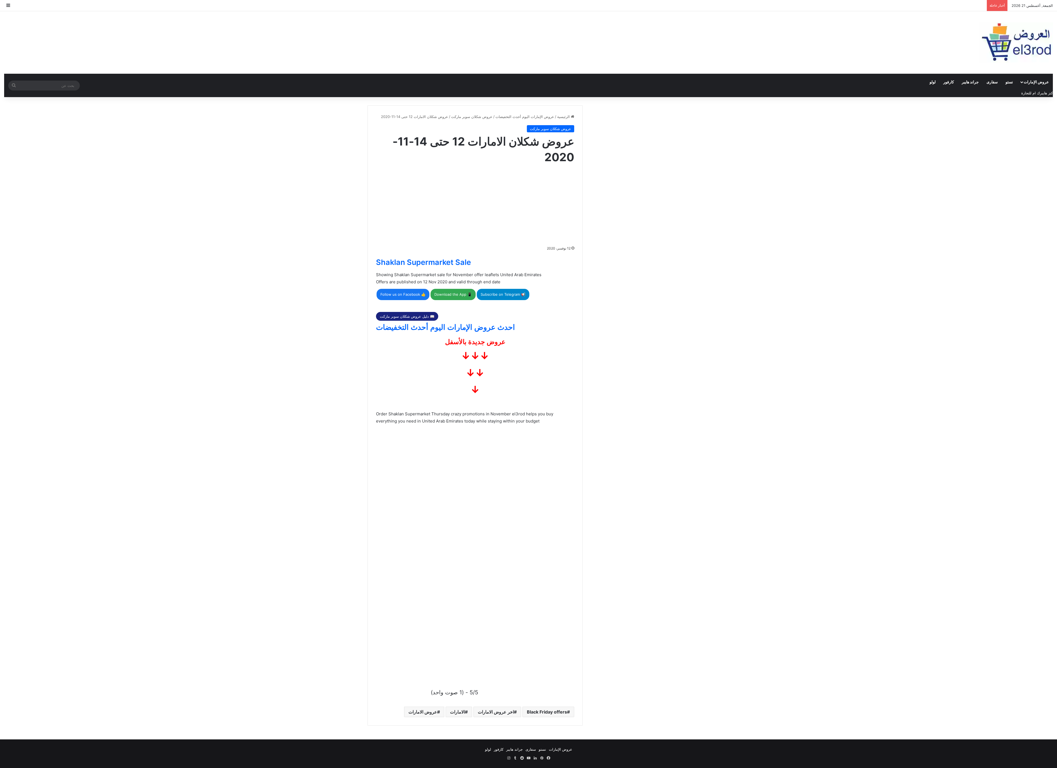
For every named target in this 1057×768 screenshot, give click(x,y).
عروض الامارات (422, 712)
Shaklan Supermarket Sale (423, 262)
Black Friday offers (547, 712)
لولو (933, 81)
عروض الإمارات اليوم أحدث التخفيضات (524, 116)
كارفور (948, 81)
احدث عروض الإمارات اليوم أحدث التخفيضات (445, 327)
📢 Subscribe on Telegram (503, 294)
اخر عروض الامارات (496, 712)
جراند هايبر (970, 81)
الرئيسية (564, 116)
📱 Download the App (453, 294)
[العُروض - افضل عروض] (1016, 42)
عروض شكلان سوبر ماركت (471, 116)
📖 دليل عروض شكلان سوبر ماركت (407, 316)
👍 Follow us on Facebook (403, 294)
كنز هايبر (1046, 93)
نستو (1009, 81)
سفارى (992, 81)
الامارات (457, 712)
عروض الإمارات (1036, 81)
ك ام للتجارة (1030, 93)
